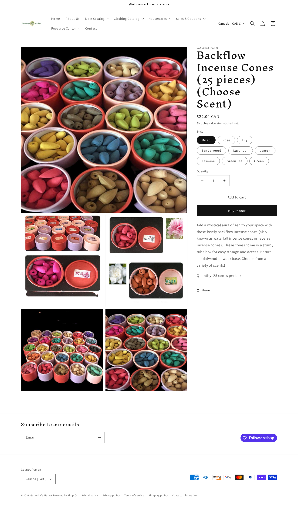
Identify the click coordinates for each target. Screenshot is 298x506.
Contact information (184, 495)
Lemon (265, 150)
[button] (96, 18)
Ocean (259, 161)
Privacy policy (111, 495)
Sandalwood (211, 150)
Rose (226, 140)
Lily (244, 140)
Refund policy (89, 495)
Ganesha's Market (41, 495)
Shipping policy (158, 495)
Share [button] (205, 290)
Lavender (240, 150)
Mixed (206, 140)
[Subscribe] (99, 437)
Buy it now (237, 210)
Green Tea (235, 161)
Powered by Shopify (65, 495)
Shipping (203, 123)
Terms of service (134, 495)
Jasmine (208, 161)
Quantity (202, 171)
